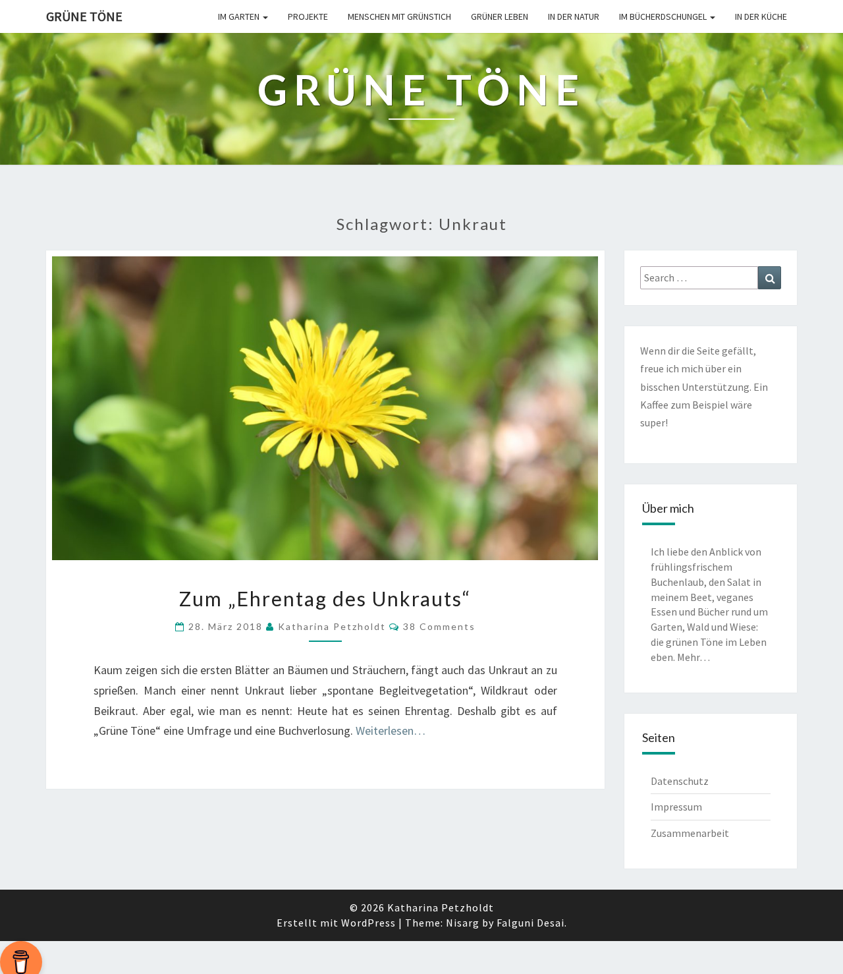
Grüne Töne (84, 16)
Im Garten (239, 16)
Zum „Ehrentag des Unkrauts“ (325, 598)
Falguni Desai (530, 922)
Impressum (676, 806)
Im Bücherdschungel (664, 16)
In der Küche (761, 16)
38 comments (439, 626)
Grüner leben (499, 16)
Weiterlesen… (390, 730)
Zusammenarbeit (690, 833)
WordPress (368, 922)
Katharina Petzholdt (332, 626)
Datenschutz (680, 781)
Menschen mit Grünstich (399, 16)
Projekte (308, 16)
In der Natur (573, 16)
